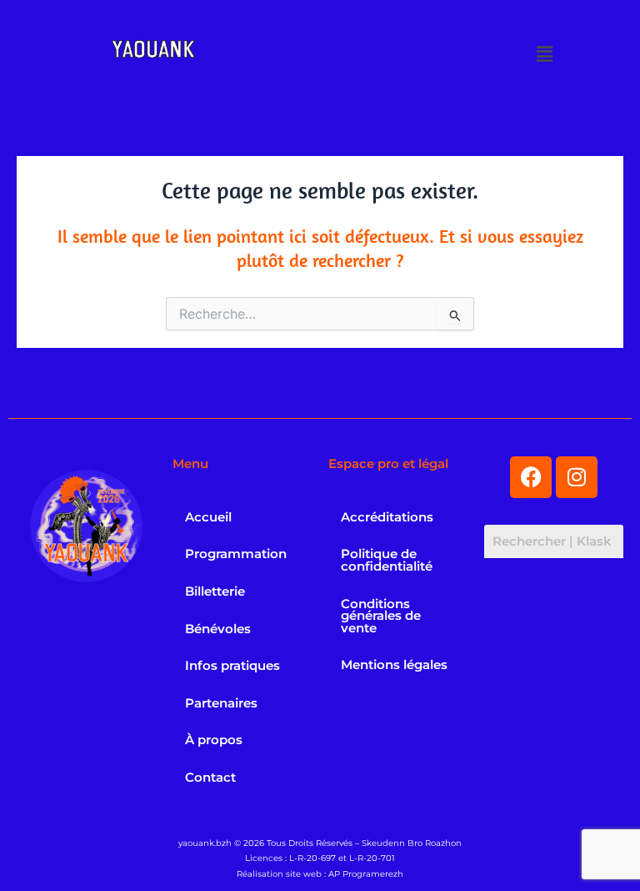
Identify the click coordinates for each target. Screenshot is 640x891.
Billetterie (215, 591)
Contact (210, 777)
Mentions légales (394, 664)
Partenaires (221, 703)
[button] (545, 53)
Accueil (208, 517)
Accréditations (387, 517)
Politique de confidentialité (386, 560)
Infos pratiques (232, 665)
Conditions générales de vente (381, 616)
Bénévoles (218, 629)
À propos (213, 740)
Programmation (236, 553)
